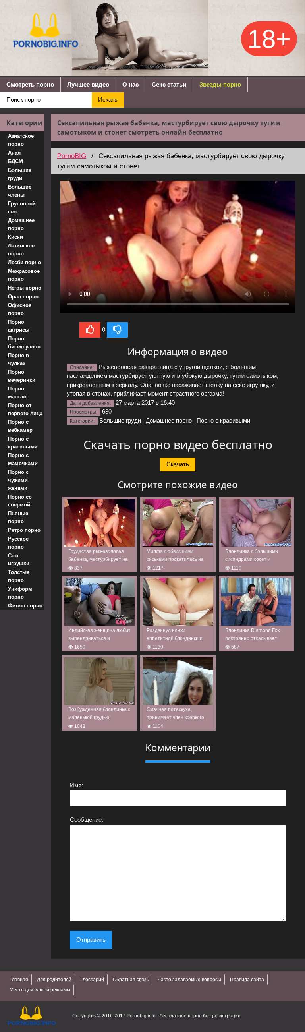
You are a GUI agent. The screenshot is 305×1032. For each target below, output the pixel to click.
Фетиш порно (25, 606)
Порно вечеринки (21, 376)
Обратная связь (131, 979)
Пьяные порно (18, 517)
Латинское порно (21, 250)
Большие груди (19, 174)
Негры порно (24, 288)
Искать (108, 99)
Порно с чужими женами (18, 480)
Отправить (91, 939)
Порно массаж (17, 393)
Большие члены (19, 191)
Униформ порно (20, 593)
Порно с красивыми (22, 443)
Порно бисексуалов (24, 343)
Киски (15, 237)
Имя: (76, 785)
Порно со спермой (20, 501)
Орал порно (23, 297)
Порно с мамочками (23, 459)
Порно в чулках (18, 359)
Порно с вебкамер (20, 426)
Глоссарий (92, 979)
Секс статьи (169, 84)
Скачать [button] (177, 464)
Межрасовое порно (24, 275)
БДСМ (15, 161)
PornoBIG (71, 156)
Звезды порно (220, 84)
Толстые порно (18, 576)
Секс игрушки (18, 559)
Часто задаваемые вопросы (189, 979)
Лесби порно (24, 262)
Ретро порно (24, 530)
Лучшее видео (88, 84)
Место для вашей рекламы (40, 990)
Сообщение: (86, 819)
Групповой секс (22, 208)
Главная (19, 979)
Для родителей (54, 979)
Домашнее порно (21, 224)
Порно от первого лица (25, 409)
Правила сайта (247, 979)
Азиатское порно (21, 140)
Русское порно (18, 543)
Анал (14, 153)
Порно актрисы (18, 326)
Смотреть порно (30, 84)
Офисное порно (19, 309)
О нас (130, 84)
